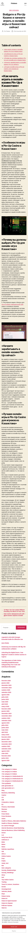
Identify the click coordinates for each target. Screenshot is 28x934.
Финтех (4, 908)
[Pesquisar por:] (8, 628)
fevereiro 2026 (6, 680)
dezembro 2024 (6, 713)
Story (3, 875)
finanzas (4, 809)
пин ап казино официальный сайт (12, 304)
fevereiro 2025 (6, 709)
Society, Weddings (8, 872)
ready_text (5, 863)
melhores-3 (5, 840)
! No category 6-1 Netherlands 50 (12, 776)
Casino (4, 795)
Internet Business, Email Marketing (13, 828)
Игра (3, 894)
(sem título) (5, 643)
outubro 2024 (6, 718)
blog (3, 790)
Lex (3, 835)
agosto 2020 (5, 760)
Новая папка (6, 896)
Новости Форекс (7, 903)
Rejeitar (14, 931)
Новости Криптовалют (9, 901)
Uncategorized (6, 889)
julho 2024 (5, 725)
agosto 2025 (5, 695)
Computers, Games (8, 802)
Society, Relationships (9, 870)
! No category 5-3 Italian (9, 774)
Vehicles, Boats (7, 891)
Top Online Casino (7, 879)
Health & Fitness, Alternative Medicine (14, 821)
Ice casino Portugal (8, 825)
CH (3, 797)
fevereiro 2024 (6, 737)
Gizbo (3, 818)
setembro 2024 (6, 720)
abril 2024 (5, 732)
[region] (14, 922)
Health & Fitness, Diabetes (10, 823)
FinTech (4, 811)
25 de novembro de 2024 (20, 31)
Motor (3, 844)
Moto (3, 842)
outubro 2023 (6, 746)
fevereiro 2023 (6, 756)
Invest (3, 832)
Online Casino (6, 856)
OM (3, 851)
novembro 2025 (7, 687)
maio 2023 (5, 753)
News (3, 847)
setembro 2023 (6, 749)
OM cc (4, 854)
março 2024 (5, 734)
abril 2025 (5, 704)
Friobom (14, 3)
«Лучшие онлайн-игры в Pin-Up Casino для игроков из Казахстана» (14, 69)
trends (4, 886)
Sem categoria (14, 10)
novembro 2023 (7, 744)
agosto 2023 (5, 751)
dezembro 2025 (6, 685)
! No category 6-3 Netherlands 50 (12, 781)
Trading (4, 882)
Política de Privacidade (13, 922)
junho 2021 (5, 758)
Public (4, 861)
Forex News (5, 814)
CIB (3, 800)
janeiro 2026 (5, 683)
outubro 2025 (6, 690)
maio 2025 (5, 702)
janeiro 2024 (5, 739)
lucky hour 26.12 (7, 837)
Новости (4, 898)
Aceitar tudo (14, 926)
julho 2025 (5, 697)
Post (3, 858)
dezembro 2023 (6, 741)
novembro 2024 (7, 716)
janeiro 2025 (5, 711)
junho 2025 (5, 699)
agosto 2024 (5, 723)
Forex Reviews (6, 816)
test (3, 877)
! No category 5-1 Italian (9, 769)
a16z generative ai (7, 785)
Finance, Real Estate (8, 807)
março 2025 (5, 706)
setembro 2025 (6, 692)
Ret (3, 865)
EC (2, 804)
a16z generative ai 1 (8, 788)
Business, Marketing (8, 793)
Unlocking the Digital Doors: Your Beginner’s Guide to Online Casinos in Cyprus (14, 655)
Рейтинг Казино (7, 905)
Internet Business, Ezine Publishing (13, 830)
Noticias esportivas (8, 849)
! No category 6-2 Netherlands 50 (12, 778)
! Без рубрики (6, 783)
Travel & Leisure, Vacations (10, 884)
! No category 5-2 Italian (9, 771)
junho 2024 (5, 727)
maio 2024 (5, 730)
